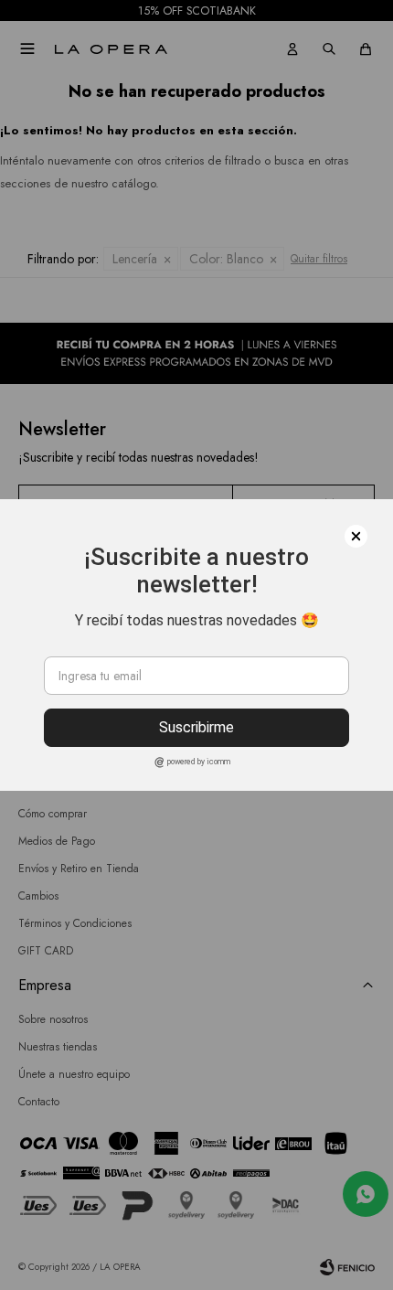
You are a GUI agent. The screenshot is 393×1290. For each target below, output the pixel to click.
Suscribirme (196, 727)
